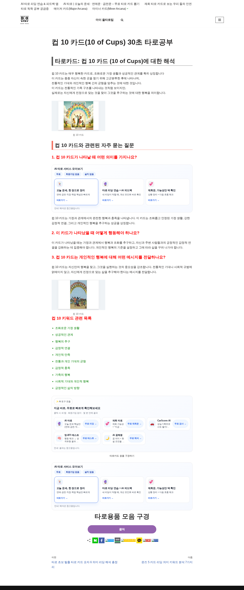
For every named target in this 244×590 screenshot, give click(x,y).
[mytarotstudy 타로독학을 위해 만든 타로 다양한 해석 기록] (25, 20)
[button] (127, 8)
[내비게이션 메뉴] (219, 20)
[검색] (122, 20)
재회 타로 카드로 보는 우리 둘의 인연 (168, 3)
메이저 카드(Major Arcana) (70, 8)
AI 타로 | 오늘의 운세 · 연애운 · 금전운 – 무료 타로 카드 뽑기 (101, 3)
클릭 (122, 529)
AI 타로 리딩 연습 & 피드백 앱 (39, 3)
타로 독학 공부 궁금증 (35, 8)
